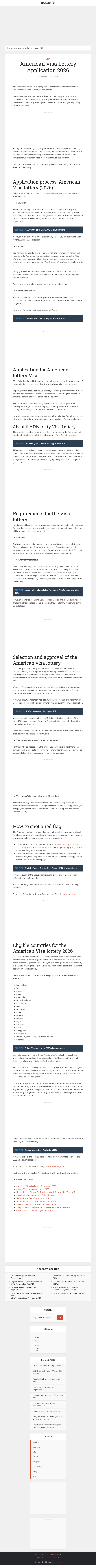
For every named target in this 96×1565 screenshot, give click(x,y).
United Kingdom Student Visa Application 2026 (36, 1201)
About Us (38, 1554)
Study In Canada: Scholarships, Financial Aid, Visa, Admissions (43, 1207)
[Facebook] (37, 1340)
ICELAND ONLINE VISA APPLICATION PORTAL (36, 1204)
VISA (48, 59)
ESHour (58, 1562)
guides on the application (46, 193)
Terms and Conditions (53, 1557)
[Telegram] (37, 1348)
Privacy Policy (39, 1557)
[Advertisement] (48, 25)
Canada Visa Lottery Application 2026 (32, 1189)
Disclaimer (56, 1554)
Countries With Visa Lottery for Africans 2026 (36, 1186)
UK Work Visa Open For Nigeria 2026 (32, 1198)
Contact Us (47, 1554)
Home (9, 48)
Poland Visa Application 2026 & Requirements (36, 1195)
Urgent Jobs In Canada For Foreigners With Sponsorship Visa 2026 (45, 1192)
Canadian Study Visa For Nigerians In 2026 (35, 1210)
